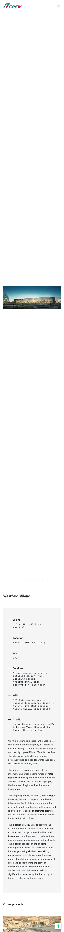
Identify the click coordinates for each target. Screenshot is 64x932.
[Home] (13, 6)
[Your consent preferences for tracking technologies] (58, 926)
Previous (17, 299)
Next (46, 299)
